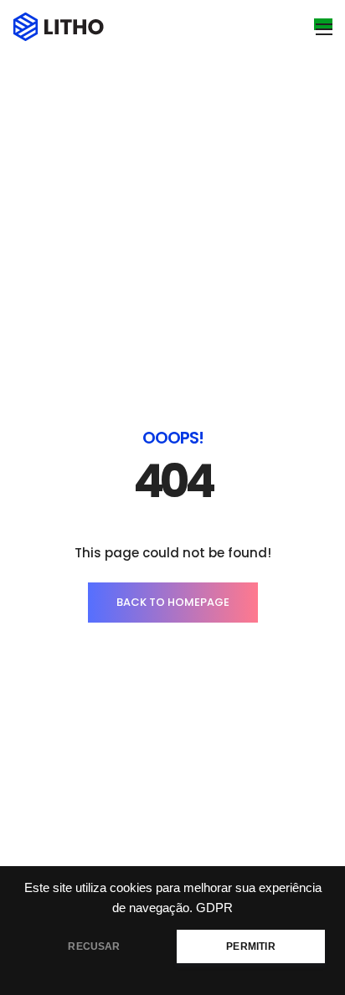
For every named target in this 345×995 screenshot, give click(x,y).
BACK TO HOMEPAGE (172, 602)
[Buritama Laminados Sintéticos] (59, 25)
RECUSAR (94, 946)
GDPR (214, 908)
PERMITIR (250, 946)
